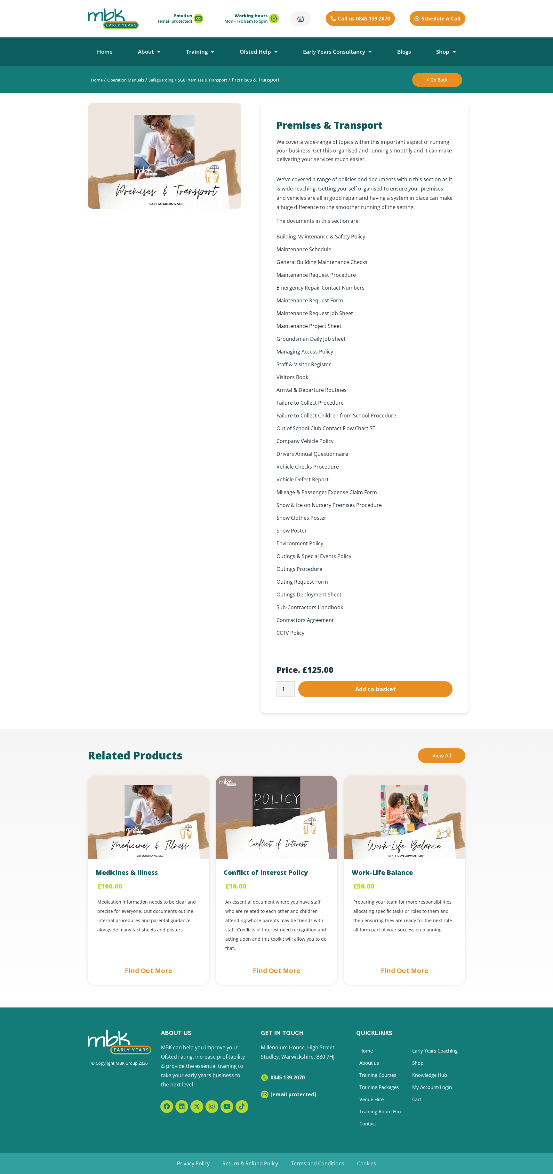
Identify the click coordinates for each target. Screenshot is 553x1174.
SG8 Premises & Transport (202, 80)
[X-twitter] (196, 1106)
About (146, 51)
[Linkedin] (181, 1106)
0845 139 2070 (287, 1077)
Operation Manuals (125, 80)
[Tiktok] (242, 1106)
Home (105, 51)
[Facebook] (166, 1106)
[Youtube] (226, 1106)
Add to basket (375, 689)
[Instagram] (211, 1106)
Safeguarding (160, 80)
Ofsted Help (255, 51)
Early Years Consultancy (334, 51)
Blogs (404, 51)
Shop (442, 51)
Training (197, 51)
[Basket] (300, 18)
